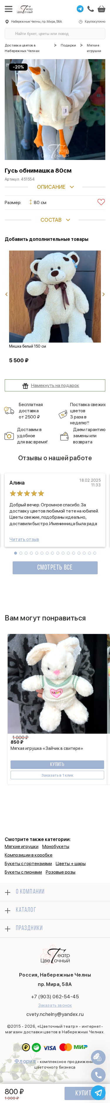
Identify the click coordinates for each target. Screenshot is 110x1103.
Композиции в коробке (29, 855)
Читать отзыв (24, 539)
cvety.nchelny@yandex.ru (55, 1014)
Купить (84, 1093)
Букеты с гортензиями (28, 863)
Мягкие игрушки (21, 846)
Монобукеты (55, 846)
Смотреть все (55, 567)
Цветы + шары (71, 863)
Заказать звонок (55, 1005)
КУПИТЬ (57, 764)
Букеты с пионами (23, 872)
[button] (15, 553)
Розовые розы (60, 872)
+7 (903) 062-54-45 (55, 996)
